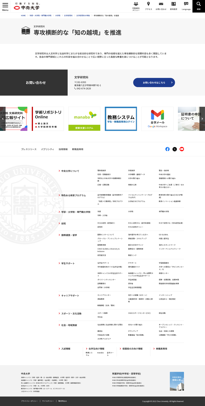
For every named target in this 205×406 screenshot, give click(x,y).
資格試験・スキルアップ (137, 238)
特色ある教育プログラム (73, 195)
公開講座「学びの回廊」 (168, 335)
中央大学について (70, 171)
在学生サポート (103, 263)
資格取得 (100, 299)
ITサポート (132, 263)
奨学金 (130, 283)
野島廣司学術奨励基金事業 (169, 283)
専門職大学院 (164, 211)
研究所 (99, 227)
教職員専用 (161, 348)
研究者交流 (101, 255)
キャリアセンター (104, 295)
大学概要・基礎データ (136, 174)
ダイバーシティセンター (106, 279)
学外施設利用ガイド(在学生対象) (109, 267)
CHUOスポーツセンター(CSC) (139, 313)
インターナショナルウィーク (170, 249)
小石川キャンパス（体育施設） (31, 391)
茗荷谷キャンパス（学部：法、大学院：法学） (35, 386)
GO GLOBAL (163, 234)
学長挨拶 (131, 170)
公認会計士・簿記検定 (167, 299)
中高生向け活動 (103, 335)
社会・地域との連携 (166, 331)
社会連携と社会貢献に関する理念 (110, 324)
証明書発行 (101, 283)
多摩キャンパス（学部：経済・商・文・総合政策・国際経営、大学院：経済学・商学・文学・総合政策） (54, 377)
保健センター (164, 273)
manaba (100, 352)
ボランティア (133, 331)
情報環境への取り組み (167, 178)
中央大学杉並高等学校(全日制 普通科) (124, 380)
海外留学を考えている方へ (138, 234)
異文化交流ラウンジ (135, 245)
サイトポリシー (48, 401)
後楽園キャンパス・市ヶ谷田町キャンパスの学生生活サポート (140, 274)
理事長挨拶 (101, 170)
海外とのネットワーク (167, 245)
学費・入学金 (102, 215)
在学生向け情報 (96, 348)
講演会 (99, 331)
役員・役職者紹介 (104, 174)
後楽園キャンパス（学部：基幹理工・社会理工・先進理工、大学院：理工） (44, 380)
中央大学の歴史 (165, 174)
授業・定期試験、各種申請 (169, 279)
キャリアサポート (70, 295)
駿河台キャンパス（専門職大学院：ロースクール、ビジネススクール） (43, 388)
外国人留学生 (164, 238)
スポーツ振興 (102, 313)
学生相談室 (132, 279)
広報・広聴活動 (103, 184)
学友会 (99, 317)
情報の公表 (132, 184)
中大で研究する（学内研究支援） (171, 223)
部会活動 (162, 313)
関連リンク (132, 255)
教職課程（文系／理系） (106, 305)
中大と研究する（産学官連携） (140, 223)
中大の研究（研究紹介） (106, 223)
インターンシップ (165, 295)
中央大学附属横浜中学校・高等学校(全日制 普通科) (128, 386)
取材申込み (62, 401)
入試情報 (65, 348)
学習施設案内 (164, 263)
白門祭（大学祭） (104, 287)
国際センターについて (105, 234)
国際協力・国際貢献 (135, 249)
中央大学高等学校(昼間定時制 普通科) (124, 377)
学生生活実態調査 (135, 287)
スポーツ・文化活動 (71, 313)
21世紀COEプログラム (136, 201)
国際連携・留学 (69, 235)
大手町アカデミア (104, 339)
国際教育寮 (101, 245)
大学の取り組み (134, 178)
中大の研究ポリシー (135, 227)
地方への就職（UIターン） (138, 295)
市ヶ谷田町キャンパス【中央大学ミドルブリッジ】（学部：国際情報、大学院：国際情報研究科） (51, 383)
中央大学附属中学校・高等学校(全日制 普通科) (127, 383)
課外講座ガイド (134, 267)
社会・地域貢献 (69, 325)
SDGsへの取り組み (135, 324)
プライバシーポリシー (29, 401)
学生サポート (68, 263)
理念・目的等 (164, 170)
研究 (63, 223)
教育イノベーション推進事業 (170, 201)
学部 (99, 211)
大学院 (130, 211)
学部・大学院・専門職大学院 (75, 212)
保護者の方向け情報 (132, 348)
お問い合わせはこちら (154, 82)
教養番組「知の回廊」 (136, 335)
